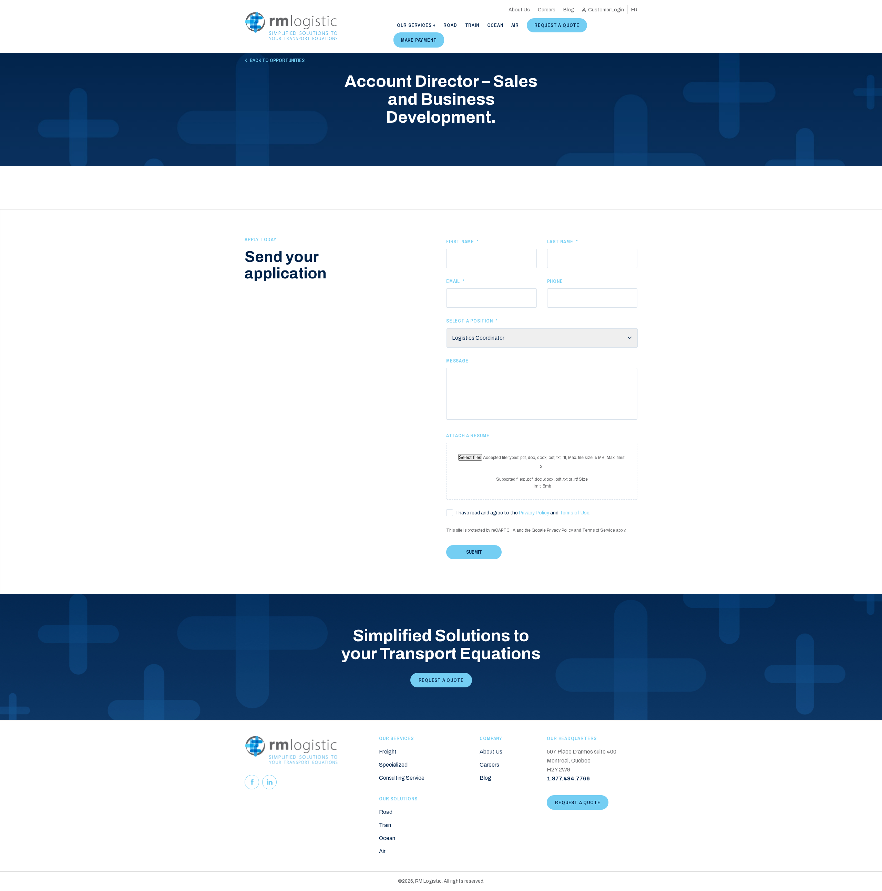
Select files (470, 457)
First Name (462, 241)
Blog (568, 9)
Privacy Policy (534, 512)
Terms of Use (574, 512)
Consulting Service (401, 778)
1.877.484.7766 (568, 778)
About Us (519, 9)
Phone (555, 281)
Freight (388, 752)
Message (457, 361)
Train (472, 25)
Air (515, 25)
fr (634, 9)
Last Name (562, 241)
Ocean (495, 25)
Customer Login (606, 9)
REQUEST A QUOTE (441, 680)
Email (455, 281)
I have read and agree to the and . (524, 512)
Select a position (471, 321)
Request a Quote (557, 25)
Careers (546, 9)
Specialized (393, 765)
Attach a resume (468, 435)
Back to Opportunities (277, 60)
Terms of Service (598, 530)
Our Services (414, 25)
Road (450, 25)
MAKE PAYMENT (419, 40)
